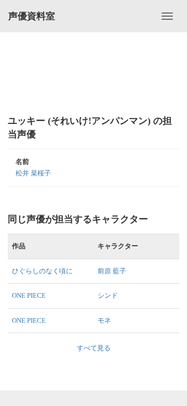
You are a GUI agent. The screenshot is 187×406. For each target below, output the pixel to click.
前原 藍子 (112, 271)
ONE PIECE (29, 295)
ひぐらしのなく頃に (42, 271)
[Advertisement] (93, 73)
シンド (108, 295)
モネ (104, 320)
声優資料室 (31, 16)
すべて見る (94, 348)
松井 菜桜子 (33, 173)
